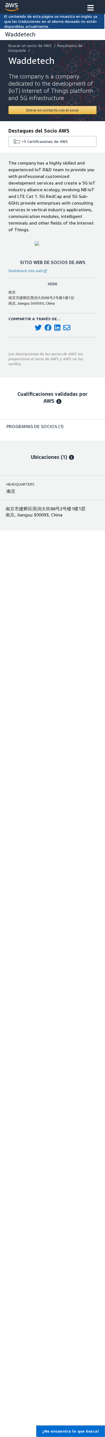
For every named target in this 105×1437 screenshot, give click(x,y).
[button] (90, 8)
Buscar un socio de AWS (30, 45)
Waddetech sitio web (25, 270)
